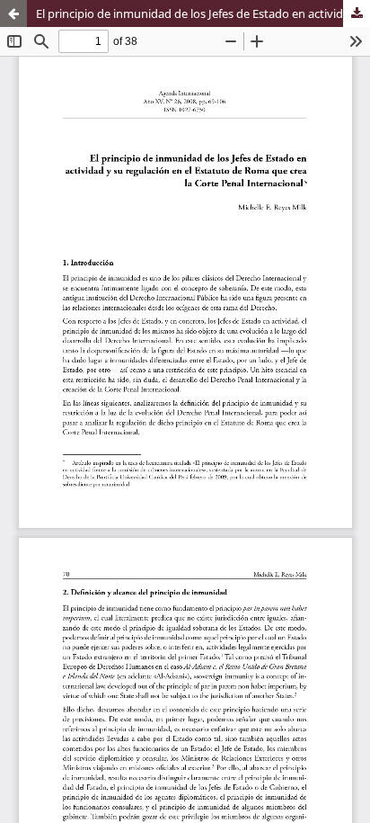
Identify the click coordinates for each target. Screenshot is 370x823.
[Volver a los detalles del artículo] (13, 13)
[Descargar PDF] (356, 13)
